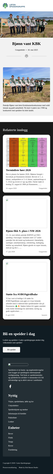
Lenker (11, 422)
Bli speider (11, 350)
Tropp (10, 442)
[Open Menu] (49, 5)
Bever (10, 434)
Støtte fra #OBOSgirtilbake (22, 294)
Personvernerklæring (10, 467)
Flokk (10, 438)
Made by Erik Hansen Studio (28, 467)
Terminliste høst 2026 (18, 170)
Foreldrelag (12, 450)
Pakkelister (12, 418)
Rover (10, 446)
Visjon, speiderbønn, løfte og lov (21, 401)
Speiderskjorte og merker (18, 410)
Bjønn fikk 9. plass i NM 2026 (23, 230)
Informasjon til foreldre (17, 414)
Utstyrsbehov (13, 406)
